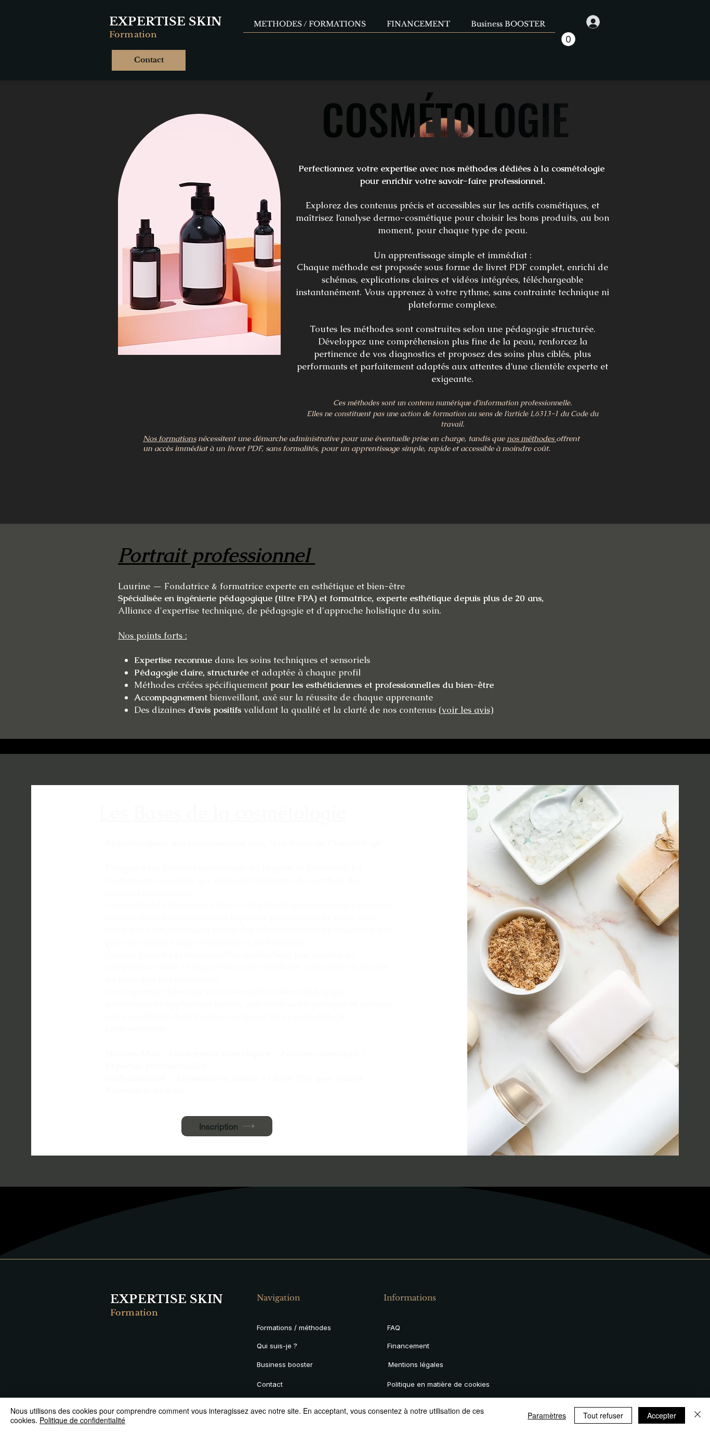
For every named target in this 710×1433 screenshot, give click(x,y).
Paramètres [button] (547, 1415)
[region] (207, 227)
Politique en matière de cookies (439, 1384)
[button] (568, 39)
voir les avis (466, 709)
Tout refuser (603, 1415)
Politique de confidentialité (82, 1420)
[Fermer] (697, 1415)
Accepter (661, 1415)
